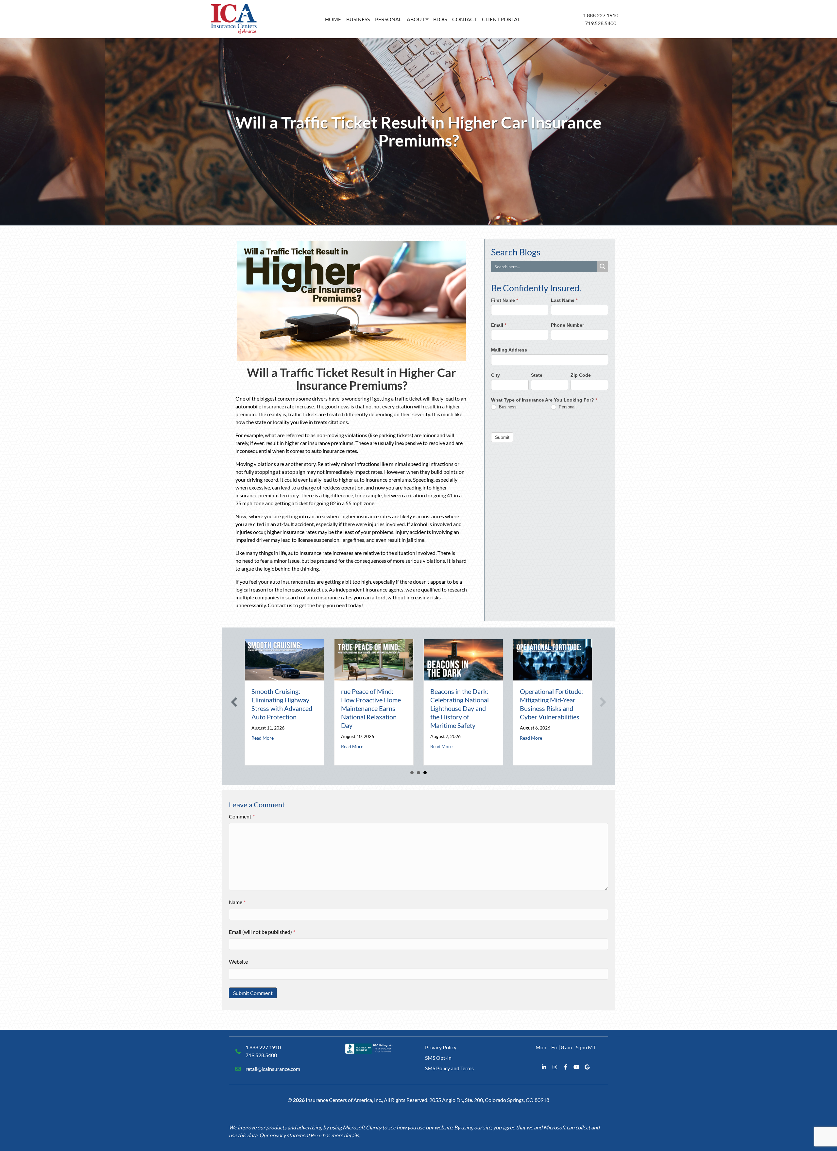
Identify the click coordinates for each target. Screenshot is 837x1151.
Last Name (564, 300)
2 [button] (418, 772)
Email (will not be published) (262, 932)
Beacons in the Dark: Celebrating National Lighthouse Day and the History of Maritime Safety (459, 708)
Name (237, 902)
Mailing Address (509, 349)
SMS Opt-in (438, 1058)
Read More (262, 738)
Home (333, 19)
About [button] (416, 19)
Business (358, 19)
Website (238, 961)
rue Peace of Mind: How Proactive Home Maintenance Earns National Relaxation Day (371, 708)
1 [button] (412, 772)
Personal (388, 19)
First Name (504, 300)
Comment (242, 816)
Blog (440, 19)
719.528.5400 (600, 23)
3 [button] (425, 772)
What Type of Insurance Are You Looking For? (544, 400)
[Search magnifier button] (602, 266)
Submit (502, 436)
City (495, 374)
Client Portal (501, 19)
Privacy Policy (440, 1047)
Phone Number (567, 325)
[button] (234, 702)
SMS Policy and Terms (449, 1068)
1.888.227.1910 (600, 15)
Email (498, 325)
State (536, 374)
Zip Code (581, 374)
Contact (464, 19)
